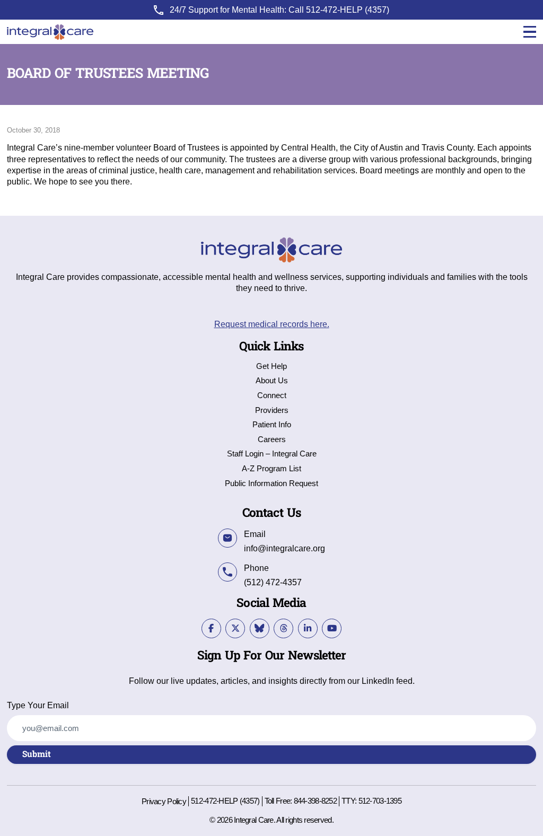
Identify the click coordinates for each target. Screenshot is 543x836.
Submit (36, 754)
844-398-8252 (315, 801)
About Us (272, 381)
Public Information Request (271, 484)
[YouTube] (331, 628)
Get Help (271, 367)
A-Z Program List (271, 469)
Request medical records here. (271, 324)
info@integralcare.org (284, 548)
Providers (271, 411)
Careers (272, 440)
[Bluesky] (259, 628)
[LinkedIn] (308, 628)
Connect (271, 396)
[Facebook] (211, 628)
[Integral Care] (50, 32)
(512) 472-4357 (273, 582)
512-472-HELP (334, 9)
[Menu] (529, 32)
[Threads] (283, 628)
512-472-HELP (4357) (225, 801)
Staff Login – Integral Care (272, 454)
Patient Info (271, 425)
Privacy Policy (164, 802)
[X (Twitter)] (235, 628)
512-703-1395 (379, 801)
